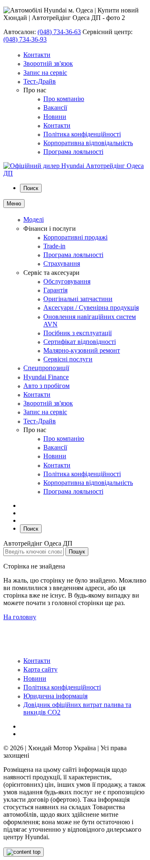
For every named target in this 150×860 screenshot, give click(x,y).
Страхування (61, 263)
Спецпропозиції (46, 367)
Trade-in (54, 246)
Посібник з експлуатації (77, 332)
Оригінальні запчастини (77, 298)
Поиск (30, 188)
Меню (14, 203)
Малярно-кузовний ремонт (81, 350)
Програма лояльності (73, 151)
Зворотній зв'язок (48, 63)
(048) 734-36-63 (59, 31)
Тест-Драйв (39, 81)
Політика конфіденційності (82, 134)
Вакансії (55, 107)
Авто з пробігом (46, 385)
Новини (54, 116)
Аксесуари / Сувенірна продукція (91, 307)
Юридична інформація (55, 695)
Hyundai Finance (46, 377)
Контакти (36, 54)
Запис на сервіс (45, 72)
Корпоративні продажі (75, 237)
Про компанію (63, 98)
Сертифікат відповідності (79, 341)
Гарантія (55, 290)
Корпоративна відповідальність (88, 142)
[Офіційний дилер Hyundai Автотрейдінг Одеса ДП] (75, 173)
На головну (19, 616)
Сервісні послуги (67, 359)
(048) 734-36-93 (25, 39)
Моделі (33, 219)
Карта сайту (40, 669)
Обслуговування (66, 281)
